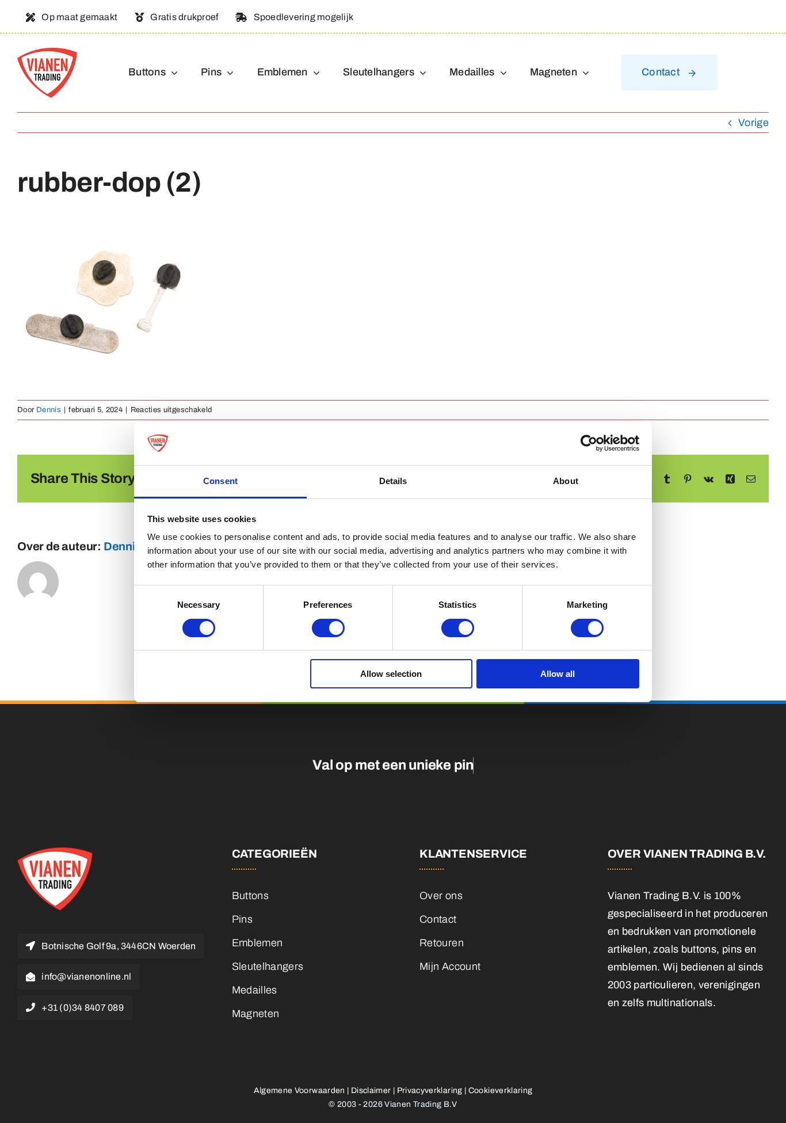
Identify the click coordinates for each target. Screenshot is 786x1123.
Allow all (557, 674)
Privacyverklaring (430, 1090)
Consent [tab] (220, 481)
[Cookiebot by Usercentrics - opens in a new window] (589, 443)
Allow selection (391, 674)
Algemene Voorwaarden (299, 1090)
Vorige (753, 122)
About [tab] (565, 481)
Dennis (48, 410)
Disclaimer (371, 1090)
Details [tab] (393, 481)
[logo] (47, 53)
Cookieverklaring (500, 1090)
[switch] (328, 628)
